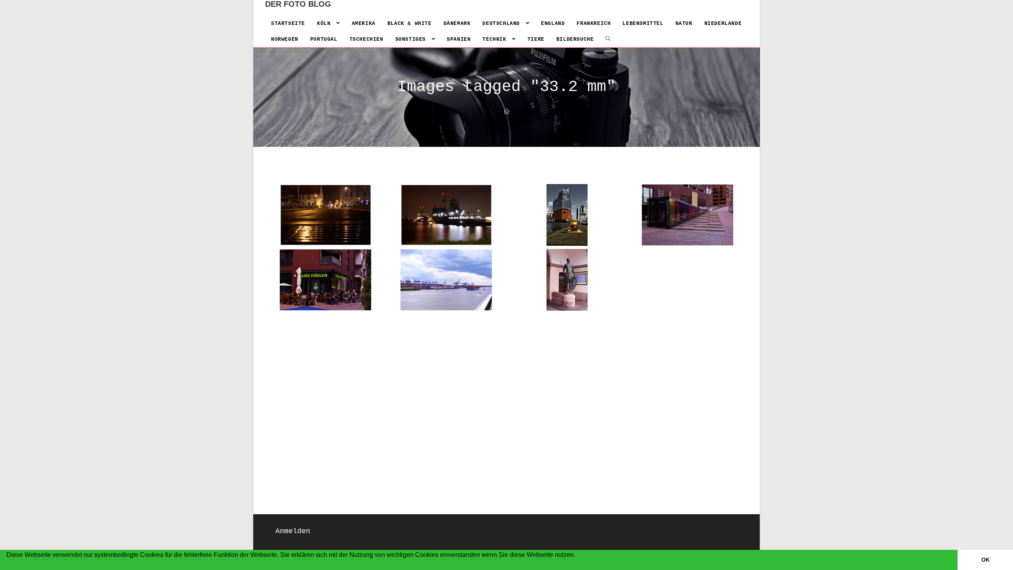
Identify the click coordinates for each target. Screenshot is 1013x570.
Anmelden (292, 531)
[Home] (506, 112)
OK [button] (985, 560)
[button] (7, 565)
